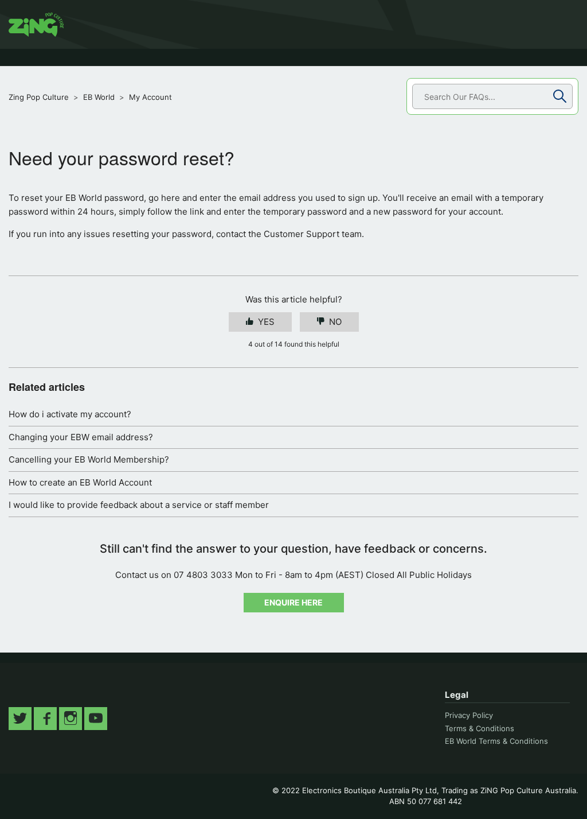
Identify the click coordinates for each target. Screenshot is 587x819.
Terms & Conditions (479, 728)
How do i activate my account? (70, 414)
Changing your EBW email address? (81, 437)
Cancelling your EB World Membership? (89, 459)
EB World (99, 97)
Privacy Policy (469, 715)
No (335, 321)
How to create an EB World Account (80, 482)
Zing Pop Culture (39, 97)
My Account (150, 97)
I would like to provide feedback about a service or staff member (139, 504)
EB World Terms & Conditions (496, 741)
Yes (266, 321)
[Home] (36, 25)
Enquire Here (293, 602)
